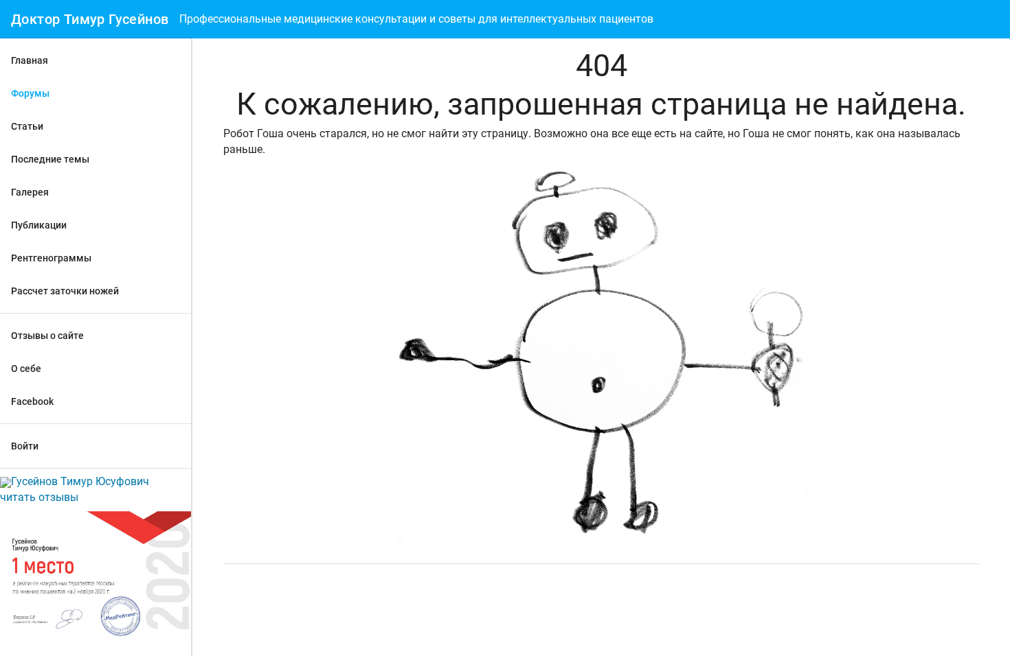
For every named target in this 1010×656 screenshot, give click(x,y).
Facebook (32, 401)
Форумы (30, 93)
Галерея (30, 192)
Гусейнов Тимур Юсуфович (80, 481)
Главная (29, 60)
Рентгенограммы (51, 258)
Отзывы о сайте (47, 335)
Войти (24, 446)
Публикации (39, 225)
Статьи (27, 126)
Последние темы (50, 159)
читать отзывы (39, 497)
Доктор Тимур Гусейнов (89, 19)
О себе (26, 368)
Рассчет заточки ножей (65, 290)
